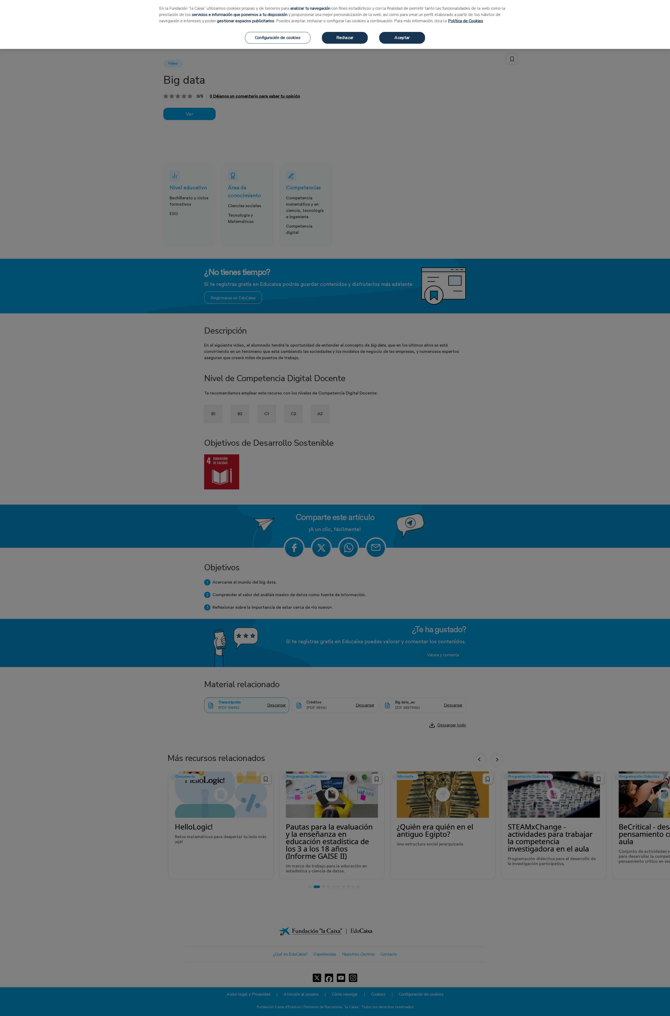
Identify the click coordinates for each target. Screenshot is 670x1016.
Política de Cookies (465, 21)
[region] (335, 24)
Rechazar (344, 38)
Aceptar (402, 38)
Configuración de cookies (277, 38)
